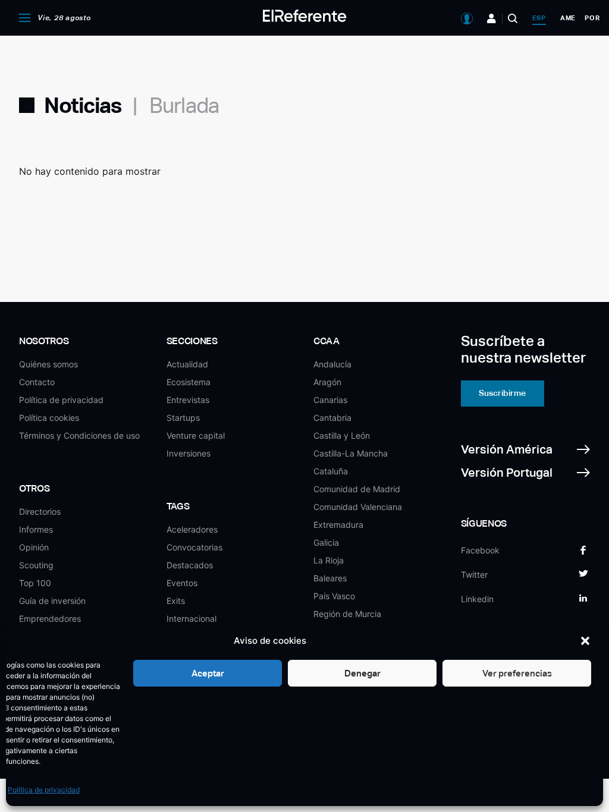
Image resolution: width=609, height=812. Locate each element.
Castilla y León (341, 435)
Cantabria (332, 418)
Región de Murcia (347, 614)
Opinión (34, 547)
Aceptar (208, 673)
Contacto (37, 382)
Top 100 (35, 583)
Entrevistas (188, 400)
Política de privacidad (44, 789)
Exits (176, 601)
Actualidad (187, 364)
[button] (585, 641)
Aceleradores (192, 529)
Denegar (362, 673)
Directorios (40, 511)
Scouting (36, 565)
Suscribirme (502, 393)
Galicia (326, 542)
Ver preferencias (517, 673)
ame (568, 17)
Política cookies (49, 418)
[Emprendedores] (491, 18)
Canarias (330, 400)
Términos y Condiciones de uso (79, 435)
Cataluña (330, 471)
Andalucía (332, 364)
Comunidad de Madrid (356, 489)
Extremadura (338, 525)
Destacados (190, 565)
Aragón (327, 382)
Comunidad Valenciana (357, 507)
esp (539, 17)
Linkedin (477, 599)
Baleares (330, 578)
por (592, 17)
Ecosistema (189, 382)
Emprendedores (50, 618)
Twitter (474, 574)
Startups (183, 418)
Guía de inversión (52, 601)
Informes (36, 529)
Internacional (191, 618)
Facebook (480, 550)
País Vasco (334, 596)
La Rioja (328, 560)
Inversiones (189, 453)
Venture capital (196, 435)
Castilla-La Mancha (350, 453)
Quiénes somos (48, 364)
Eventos (182, 583)
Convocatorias (194, 547)
